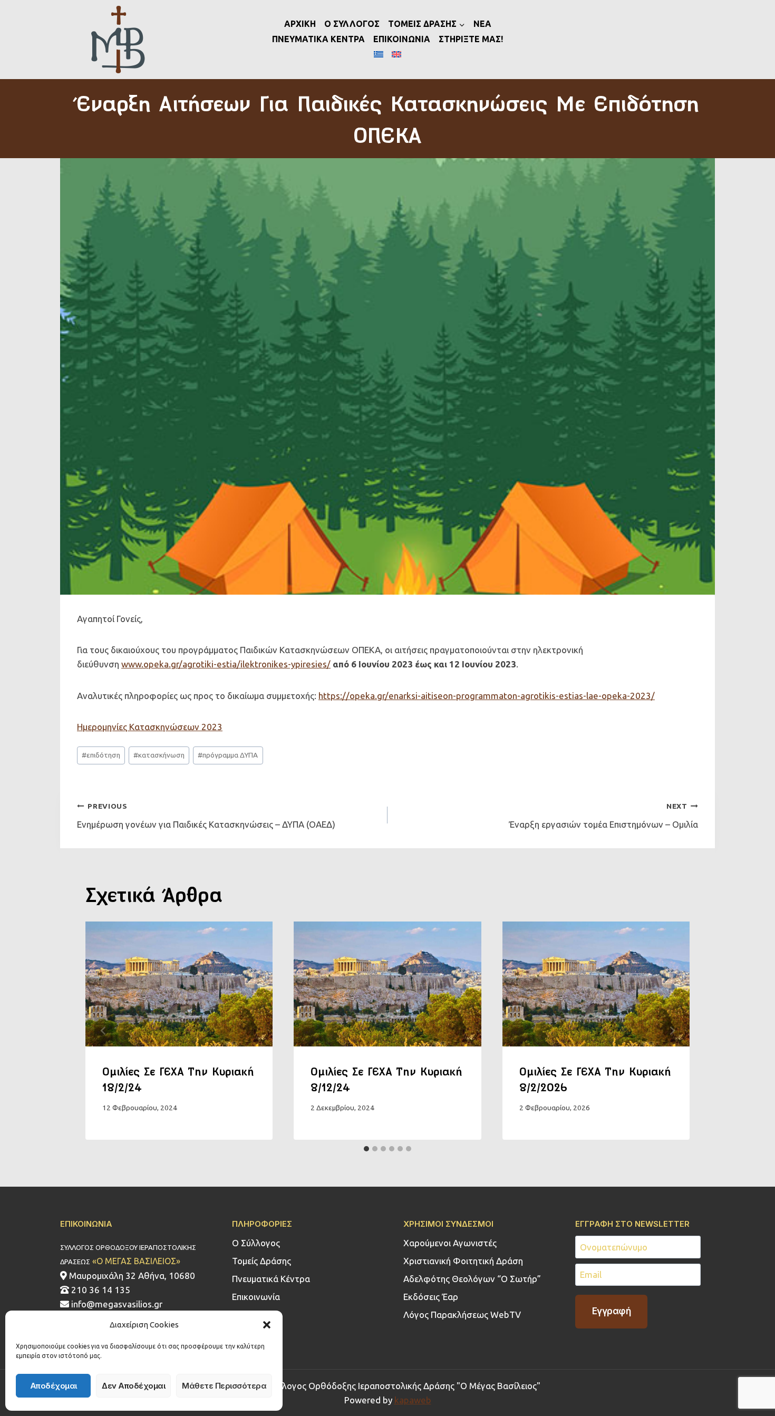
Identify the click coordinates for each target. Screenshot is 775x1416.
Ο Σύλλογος (256, 1243)
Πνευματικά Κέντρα (271, 1279)
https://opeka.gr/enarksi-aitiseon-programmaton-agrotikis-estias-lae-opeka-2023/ (486, 696)
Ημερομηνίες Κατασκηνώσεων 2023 (149, 727)
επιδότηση (101, 755)
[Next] (672, 1030)
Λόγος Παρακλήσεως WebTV (462, 1315)
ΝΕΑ (482, 23)
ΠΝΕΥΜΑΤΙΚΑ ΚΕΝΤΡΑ (318, 39)
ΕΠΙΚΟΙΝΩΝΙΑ (401, 39)
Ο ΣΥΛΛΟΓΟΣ (352, 23)
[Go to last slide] (103, 1030)
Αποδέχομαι (53, 1386)
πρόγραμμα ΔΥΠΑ (228, 755)
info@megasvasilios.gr (115, 1304)
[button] (266, 1325)
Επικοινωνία (256, 1297)
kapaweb (412, 1400)
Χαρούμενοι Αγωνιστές (450, 1243)
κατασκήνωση (159, 755)
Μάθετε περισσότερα (224, 1386)
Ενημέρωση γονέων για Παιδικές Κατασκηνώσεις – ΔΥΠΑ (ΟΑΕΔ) (206, 815)
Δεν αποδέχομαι (133, 1386)
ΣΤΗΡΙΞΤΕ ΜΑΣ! (471, 39)
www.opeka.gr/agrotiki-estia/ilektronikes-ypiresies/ (226, 664)
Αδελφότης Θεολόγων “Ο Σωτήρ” (472, 1279)
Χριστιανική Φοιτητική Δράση (463, 1261)
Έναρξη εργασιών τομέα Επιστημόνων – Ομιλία (603, 815)
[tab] (366, 1148)
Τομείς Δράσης (261, 1261)
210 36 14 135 (99, 1290)
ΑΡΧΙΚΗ (300, 23)
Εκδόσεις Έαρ (430, 1297)
